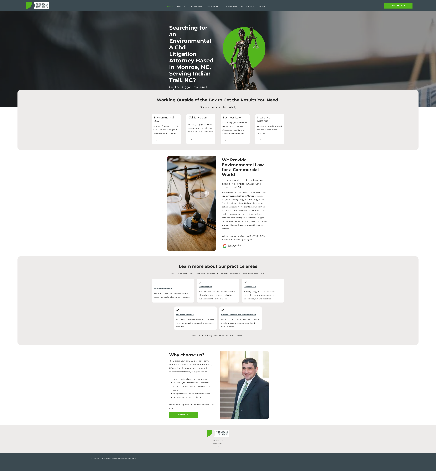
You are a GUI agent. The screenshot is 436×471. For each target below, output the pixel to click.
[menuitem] (171, 6)
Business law (250, 287)
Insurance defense (185, 315)
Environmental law (163, 289)
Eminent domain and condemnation (238, 315)
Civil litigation (205, 287)
